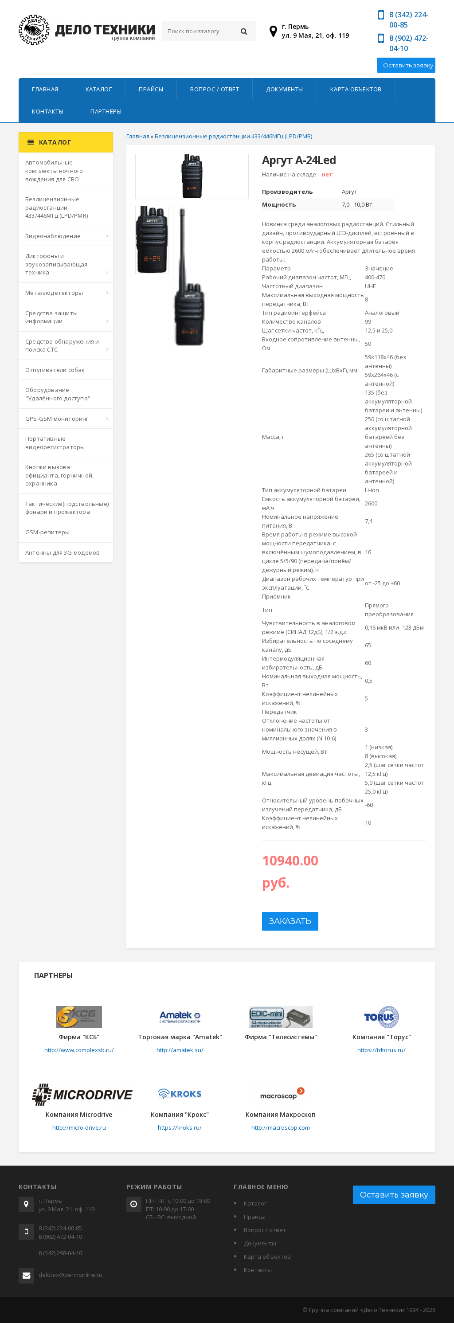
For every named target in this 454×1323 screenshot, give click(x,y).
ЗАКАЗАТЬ (290, 921)
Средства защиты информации (51, 317)
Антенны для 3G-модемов (62, 552)
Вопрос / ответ (214, 89)
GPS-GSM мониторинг (57, 419)
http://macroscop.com (280, 1127)
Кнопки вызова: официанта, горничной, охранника (59, 475)
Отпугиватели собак (55, 370)
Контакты (47, 111)
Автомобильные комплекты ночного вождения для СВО (54, 170)
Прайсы (151, 89)
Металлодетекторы (54, 293)
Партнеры (105, 111)
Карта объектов (356, 89)
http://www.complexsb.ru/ (79, 1050)
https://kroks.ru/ (180, 1127)
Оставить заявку (408, 65)
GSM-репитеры (47, 532)
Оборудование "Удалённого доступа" (57, 394)
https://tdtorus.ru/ (381, 1050)
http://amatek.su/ (180, 1050)
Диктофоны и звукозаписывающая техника (56, 264)
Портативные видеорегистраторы (55, 442)
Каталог (99, 89)
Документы (284, 89)
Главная (45, 89)
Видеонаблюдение (53, 236)
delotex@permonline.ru (70, 1275)
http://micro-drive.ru (79, 1127)
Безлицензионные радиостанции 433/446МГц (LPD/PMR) (56, 207)
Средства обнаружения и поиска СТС (62, 345)
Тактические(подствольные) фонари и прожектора (67, 508)
